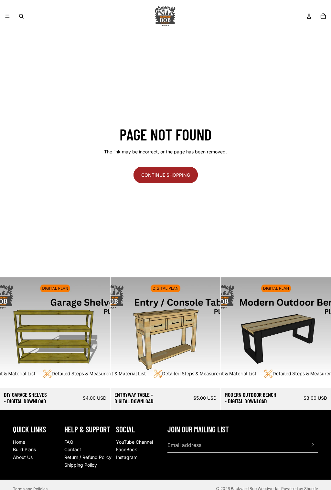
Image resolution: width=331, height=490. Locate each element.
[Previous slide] (120, 333)
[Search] (21, 16)
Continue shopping (165, 175)
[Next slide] (210, 333)
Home (19, 441)
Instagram (126, 457)
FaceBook (126, 449)
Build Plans (24, 449)
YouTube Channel (134, 441)
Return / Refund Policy (88, 457)
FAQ (68, 441)
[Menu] (7, 16)
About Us (23, 457)
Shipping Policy (80, 464)
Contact (72, 449)
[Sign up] (311, 445)
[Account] (309, 16)
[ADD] (100, 378)
